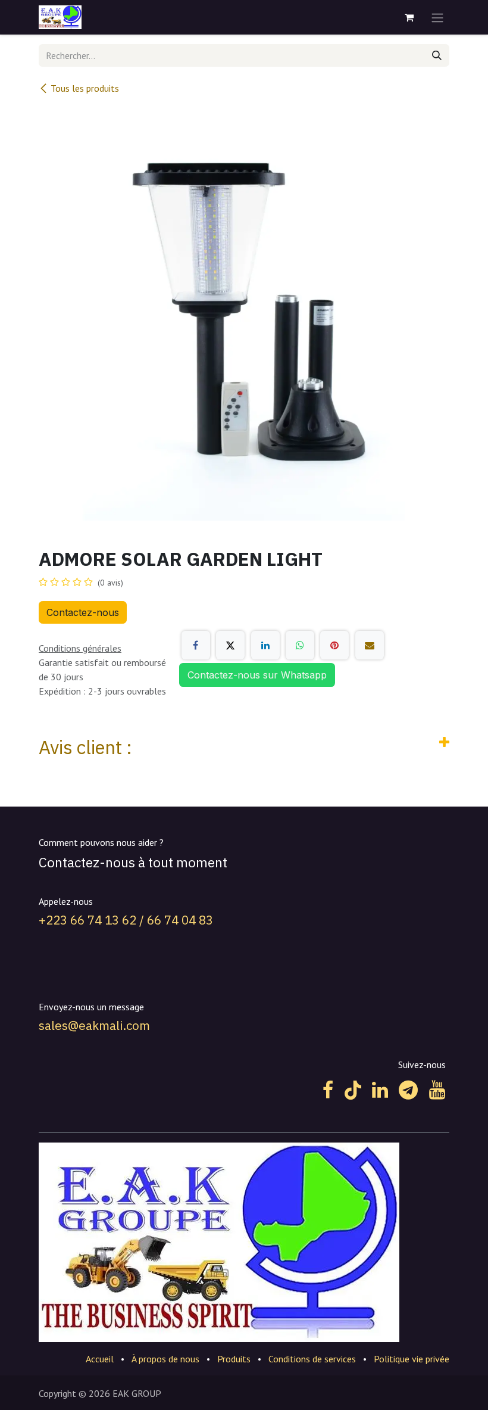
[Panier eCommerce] (409, 17)
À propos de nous (165, 1359)
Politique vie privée (411, 1359)
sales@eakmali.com (94, 1025)
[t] (408, 1090)
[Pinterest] (334, 645)
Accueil (100, 1359)
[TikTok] (353, 1090)
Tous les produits (85, 88)
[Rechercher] (436, 55)
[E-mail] (369, 645)
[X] (230, 645)
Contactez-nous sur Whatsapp (257, 675)
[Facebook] (196, 645)
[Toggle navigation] (437, 17)
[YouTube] (437, 1090)
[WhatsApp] (300, 645)
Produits (234, 1359)
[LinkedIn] (265, 645)
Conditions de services (312, 1359)
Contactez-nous (82, 612)
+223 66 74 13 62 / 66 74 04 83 (126, 920)
